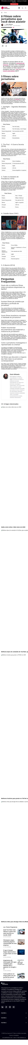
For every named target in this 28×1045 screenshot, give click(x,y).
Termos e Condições (14, 1035)
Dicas (5, 12)
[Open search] (22, 8)
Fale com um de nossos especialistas (14, 70)
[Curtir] (2, 46)
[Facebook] (6, 1007)
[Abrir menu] (25, 8)
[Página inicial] (1, 12)
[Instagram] (10, 1007)
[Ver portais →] (14, 4)
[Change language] (19, 7)
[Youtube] (13, 1007)
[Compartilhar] (6, 46)
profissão (17, 99)
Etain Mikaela (14, 374)
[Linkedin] (2, 1007)
